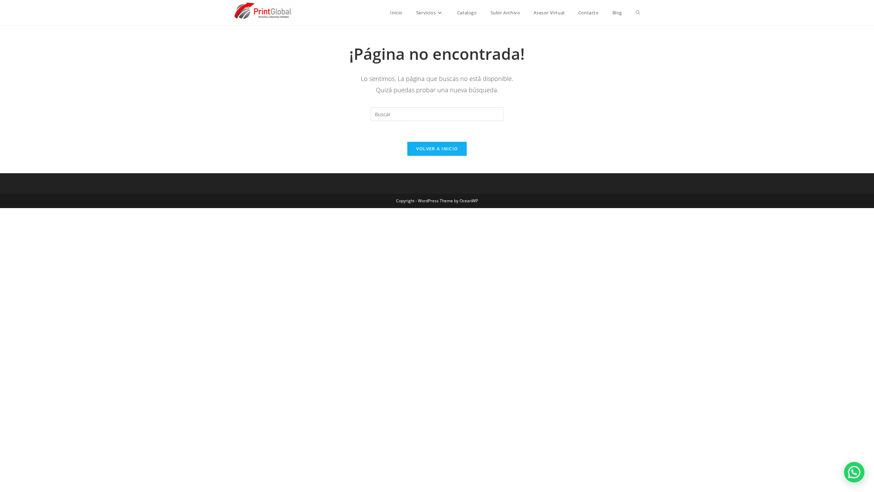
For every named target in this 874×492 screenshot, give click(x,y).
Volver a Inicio (437, 149)
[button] (854, 472)
